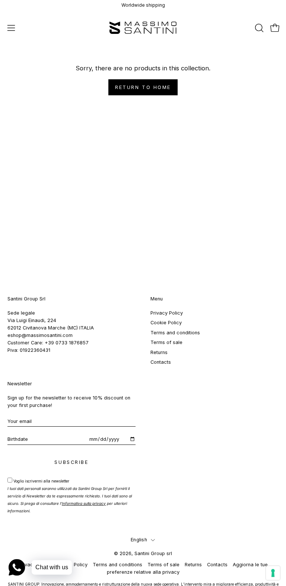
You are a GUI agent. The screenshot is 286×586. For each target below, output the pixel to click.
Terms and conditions (175, 332)
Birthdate (17, 439)
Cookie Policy (166, 322)
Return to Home (143, 87)
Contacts (160, 362)
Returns (159, 352)
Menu (156, 299)
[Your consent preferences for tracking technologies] (273, 573)
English (139, 539)
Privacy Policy (166, 313)
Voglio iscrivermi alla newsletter (69, 496)
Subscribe (71, 462)
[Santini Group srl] (143, 28)
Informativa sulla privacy (84, 503)
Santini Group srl (153, 553)
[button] (258, 28)
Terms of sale (166, 342)
